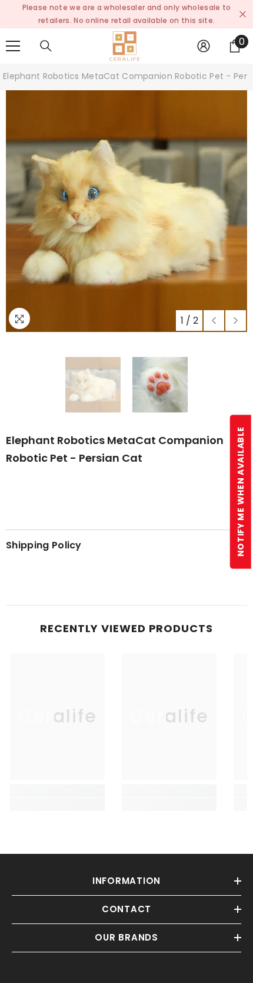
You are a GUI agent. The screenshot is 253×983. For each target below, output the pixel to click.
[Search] (46, 46)
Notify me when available (241, 491)
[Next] (235, 320)
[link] (57, 804)
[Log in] (203, 46)
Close (242, 14)
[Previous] (214, 320)
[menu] (13, 46)
